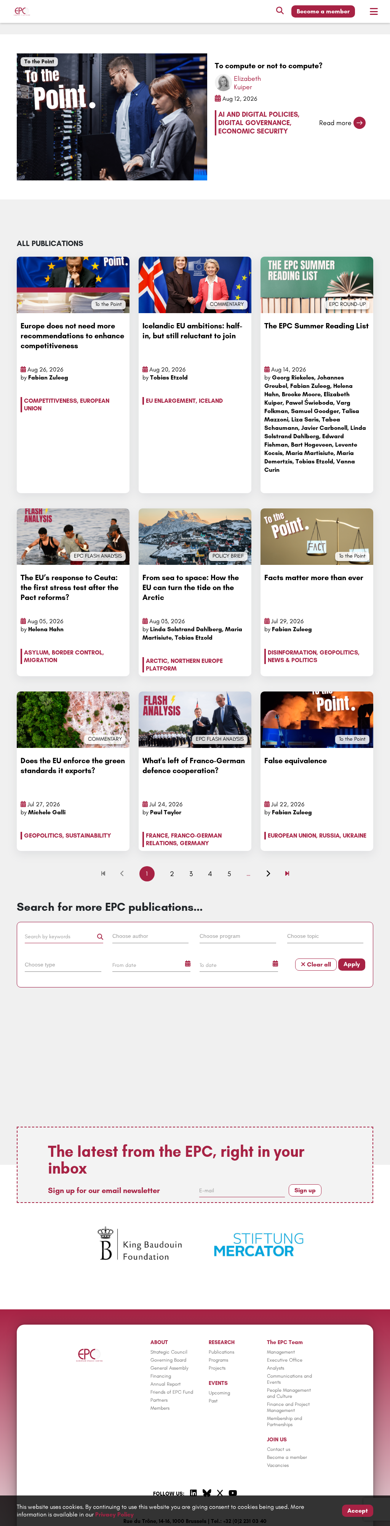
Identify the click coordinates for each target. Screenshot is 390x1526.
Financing (160, 1376)
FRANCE (157, 835)
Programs (218, 1360)
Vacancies (278, 1465)
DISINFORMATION (292, 652)
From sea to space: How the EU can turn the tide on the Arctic (190, 587)
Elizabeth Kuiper (247, 82)
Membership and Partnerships (284, 1421)
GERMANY (194, 843)
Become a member (323, 11)
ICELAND (211, 400)
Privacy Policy (114, 1514)
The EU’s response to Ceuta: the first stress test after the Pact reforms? (69, 587)
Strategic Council (168, 1352)
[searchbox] (150, 935)
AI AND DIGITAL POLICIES (258, 114)
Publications (221, 1352)
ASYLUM (36, 652)
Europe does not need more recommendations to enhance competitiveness (72, 335)
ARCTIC (157, 660)
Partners (159, 1400)
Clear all (318, 964)
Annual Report (165, 1384)
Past (213, 1401)
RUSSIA (329, 835)
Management (281, 1352)
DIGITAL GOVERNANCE (254, 123)
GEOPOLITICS (339, 652)
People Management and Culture (289, 1393)
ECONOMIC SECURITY (253, 131)
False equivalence (295, 760)
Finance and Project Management (288, 1407)
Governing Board (168, 1360)
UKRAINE (354, 835)
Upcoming (219, 1393)
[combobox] (151, 937)
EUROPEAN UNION (292, 835)
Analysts (275, 1368)
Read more (335, 123)
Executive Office (284, 1360)
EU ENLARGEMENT (171, 400)
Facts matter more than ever (313, 577)
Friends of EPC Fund (171, 1392)
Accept (357, 1510)
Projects (217, 1368)
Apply (352, 964)
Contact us (278, 1449)
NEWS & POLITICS (292, 660)
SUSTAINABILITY (88, 835)
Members (159, 1408)
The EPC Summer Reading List (316, 325)
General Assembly (169, 1368)
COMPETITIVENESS (50, 400)
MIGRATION (40, 660)
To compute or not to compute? (269, 65)
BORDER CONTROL (77, 652)
